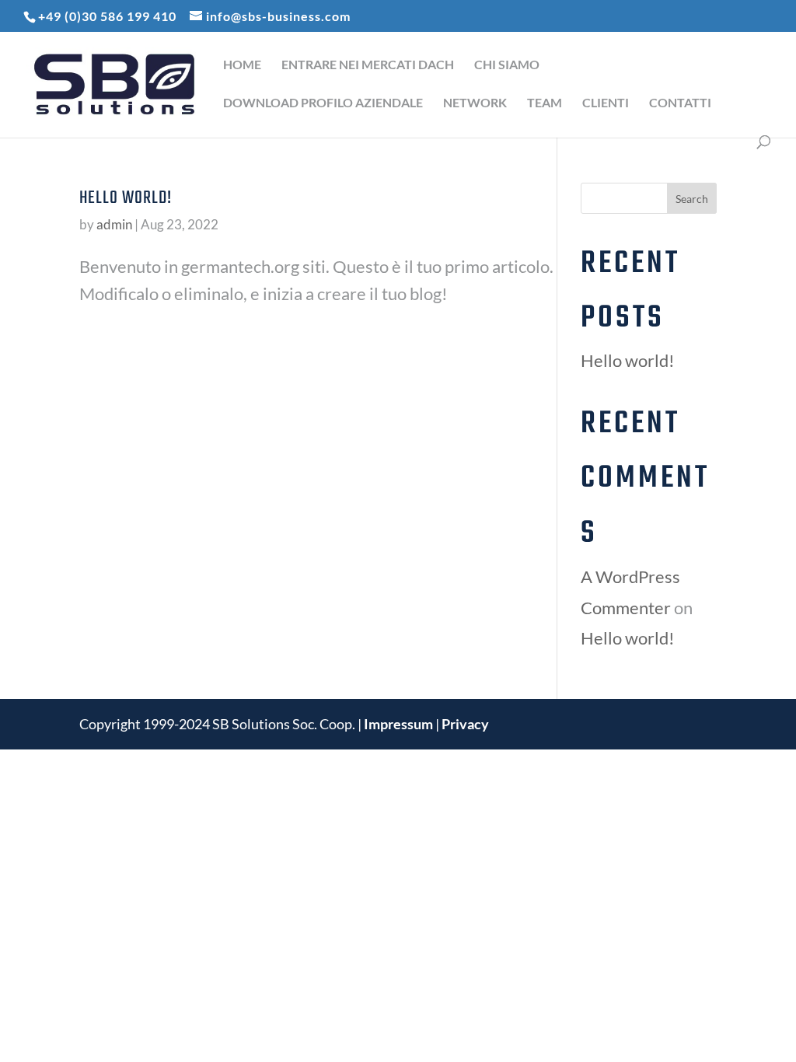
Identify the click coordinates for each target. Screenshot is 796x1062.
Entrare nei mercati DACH (367, 65)
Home (242, 65)
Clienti (605, 103)
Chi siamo (506, 65)
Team (544, 103)
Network (475, 103)
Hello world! (125, 198)
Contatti (680, 103)
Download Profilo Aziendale (323, 103)
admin (114, 224)
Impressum (399, 723)
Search (692, 198)
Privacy (465, 723)
